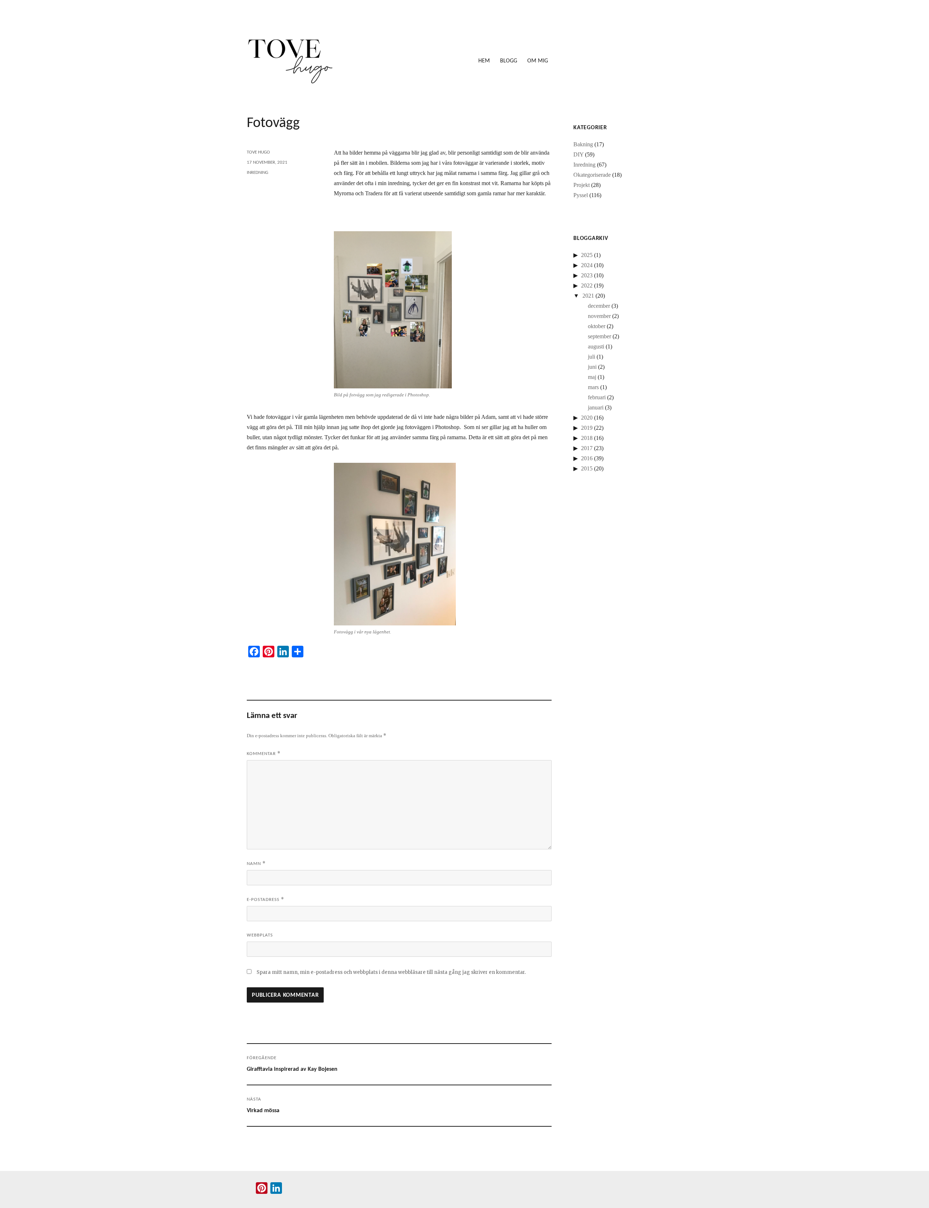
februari (597, 397)
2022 (587, 285)
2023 (587, 275)
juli (591, 357)
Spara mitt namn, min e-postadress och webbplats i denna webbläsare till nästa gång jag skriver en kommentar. (391, 972)
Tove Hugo (258, 152)
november (599, 316)
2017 (587, 448)
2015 (587, 468)
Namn (256, 863)
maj (592, 377)
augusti (596, 346)
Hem (484, 61)
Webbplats (260, 935)
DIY (578, 154)
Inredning (257, 172)
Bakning (583, 144)
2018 (587, 438)
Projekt (581, 185)
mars (593, 387)
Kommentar (264, 753)
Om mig (537, 61)
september (599, 336)
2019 (587, 428)
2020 (587, 418)
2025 (587, 255)
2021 (588, 296)
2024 (587, 265)
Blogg (508, 61)
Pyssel (580, 195)
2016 (587, 458)
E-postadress (265, 899)
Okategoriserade (592, 175)
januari (595, 407)
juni (592, 367)
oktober (596, 326)
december (599, 306)
